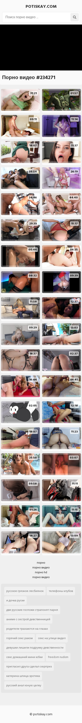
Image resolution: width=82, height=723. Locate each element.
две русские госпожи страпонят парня (32, 609)
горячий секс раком (19, 638)
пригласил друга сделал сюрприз (29, 666)
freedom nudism (58, 657)
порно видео (41, 567)
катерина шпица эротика (23, 675)
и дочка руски (15, 600)
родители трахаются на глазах (27, 628)
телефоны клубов (61, 591)
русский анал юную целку (23, 685)
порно (41, 562)
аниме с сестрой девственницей (28, 619)
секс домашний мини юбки (24, 657)
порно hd (41, 572)
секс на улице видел (52, 638)
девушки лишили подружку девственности (34, 647)
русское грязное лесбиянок (25, 591)
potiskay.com (41, 6)
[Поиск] (74, 17)
